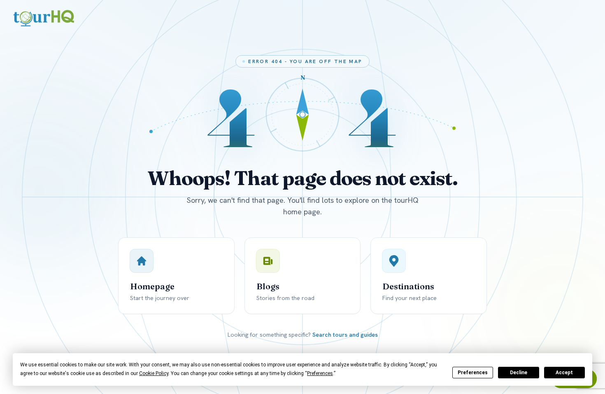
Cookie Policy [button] (153, 373)
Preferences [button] (320, 373)
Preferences (473, 372)
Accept (564, 372)
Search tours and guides (345, 334)
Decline (518, 372)
